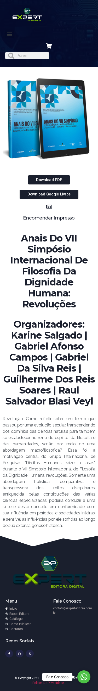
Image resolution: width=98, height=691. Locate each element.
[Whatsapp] (30, 654)
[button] (9, 34)
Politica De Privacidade (48, 683)
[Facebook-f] (9, 654)
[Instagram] (20, 654)
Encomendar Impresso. (49, 218)
